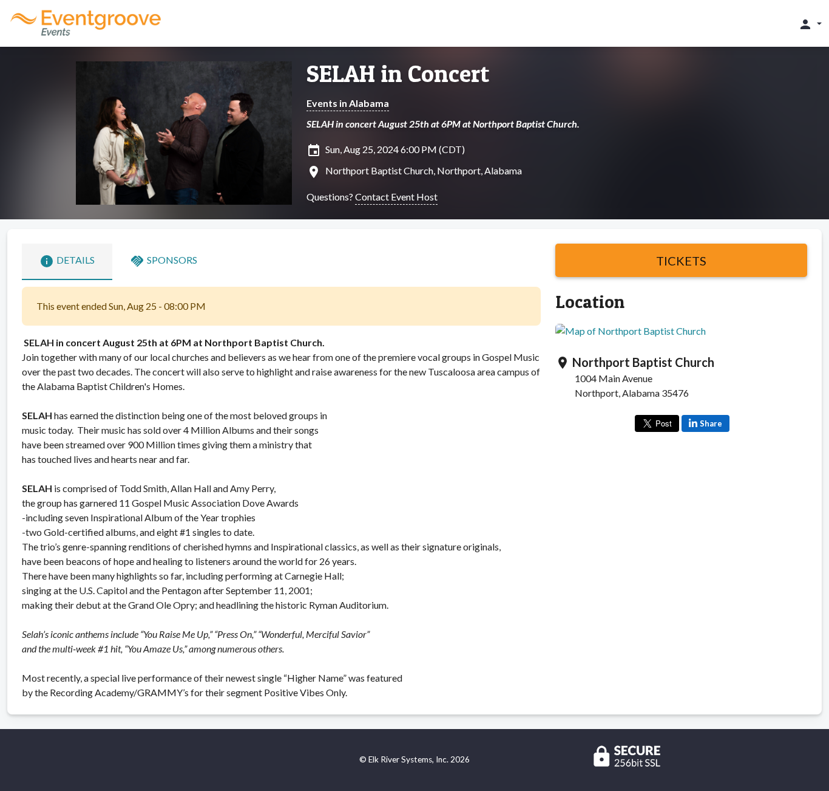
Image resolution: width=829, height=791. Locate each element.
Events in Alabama (347, 103)
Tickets (681, 260)
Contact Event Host (396, 196)
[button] (810, 23)
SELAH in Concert (397, 73)
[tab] (67, 262)
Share (711, 423)
